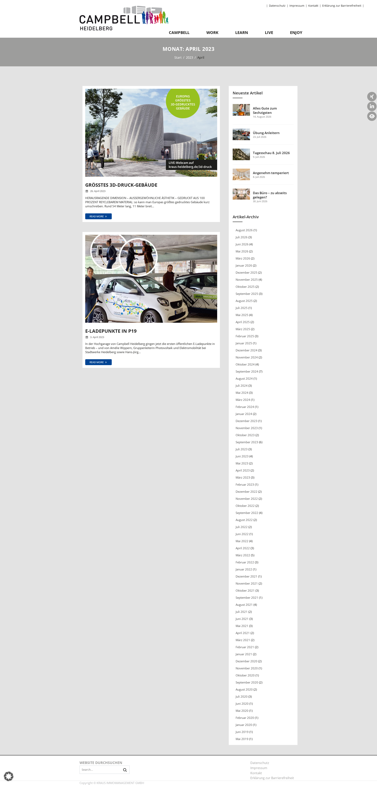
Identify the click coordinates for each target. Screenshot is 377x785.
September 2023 (247, 442)
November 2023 (247, 428)
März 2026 (243, 258)
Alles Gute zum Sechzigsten (265, 110)
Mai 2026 (242, 251)
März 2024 (243, 400)
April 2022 (243, 548)
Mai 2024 (242, 393)
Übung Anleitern (266, 133)
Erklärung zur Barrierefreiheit (341, 5)
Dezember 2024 (246, 350)
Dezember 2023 (246, 421)
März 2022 (243, 555)
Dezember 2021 (246, 576)
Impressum (296, 5)
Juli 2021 (242, 612)
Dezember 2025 (246, 272)
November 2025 (247, 279)
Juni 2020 (242, 703)
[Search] (125, 770)
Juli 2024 (242, 385)
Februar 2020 (245, 718)
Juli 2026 (242, 237)
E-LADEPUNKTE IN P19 (111, 331)
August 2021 (244, 605)
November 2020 (247, 668)
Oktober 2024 (245, 364)
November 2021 (247, 583)
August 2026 (244, 230)
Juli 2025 (242, 308)
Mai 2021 (242, 626)
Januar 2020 (244, 725)
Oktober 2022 (245, 506)
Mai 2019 (242, 739)
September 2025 (247, 294)
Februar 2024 (245, 407)
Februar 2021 (245, 647)
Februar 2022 (245, 562)
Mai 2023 (242, 463)
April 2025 (243, 322)
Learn (241, 32)
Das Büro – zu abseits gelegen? (270, 195)
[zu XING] (372, 96)
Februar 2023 (245, 484)
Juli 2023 (242, 449)
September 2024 (247, 371)
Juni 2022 (242, 534)
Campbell (179, 32)
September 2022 (247, 513)
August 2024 (244, 378)
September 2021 (247, 597)
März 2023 (243, 477)
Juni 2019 (242, 732)
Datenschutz (277, 5)
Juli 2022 (242, 527)
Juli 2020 (242, 696)
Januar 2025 (244, 343)
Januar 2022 (244, 569)
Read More (97, 216)
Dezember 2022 (246, 491)
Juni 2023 (242, 456)
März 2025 (243, 329)
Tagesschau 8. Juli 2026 (271, 153)
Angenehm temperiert (271, 173)
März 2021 (243, 640)
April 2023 (243, 470)
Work (212, 32)
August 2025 (244, 301)
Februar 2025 (245, 336)
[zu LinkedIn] (372, 106)
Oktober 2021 (245, 590)
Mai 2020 (242, 711)
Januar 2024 (244, 414)
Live (269, 32)
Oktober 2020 (245, 675)
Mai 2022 (242, 541)
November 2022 (247, 499)
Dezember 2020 (246, 661)
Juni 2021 (242, 619)
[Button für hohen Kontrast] (372, 116)
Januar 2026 (244, 265)
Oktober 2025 (245, 287)
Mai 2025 (242, 315)
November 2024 (247, 357)
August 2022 (244, 520)
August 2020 (244, 689)
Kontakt (313, 5)
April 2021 (243, 633)
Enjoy (296, 32)
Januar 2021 (244, 654)
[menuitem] (277, 6)
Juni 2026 (242, 244)
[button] (8, 776)
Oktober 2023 (245, 435)
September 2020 (247, 682)
